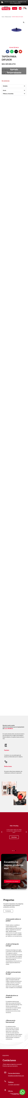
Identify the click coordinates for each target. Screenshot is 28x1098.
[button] (20, 8)
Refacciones (8, 16)
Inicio (3, 16)
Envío (4, 90)
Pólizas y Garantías (8, 93)
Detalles (5, 86)
